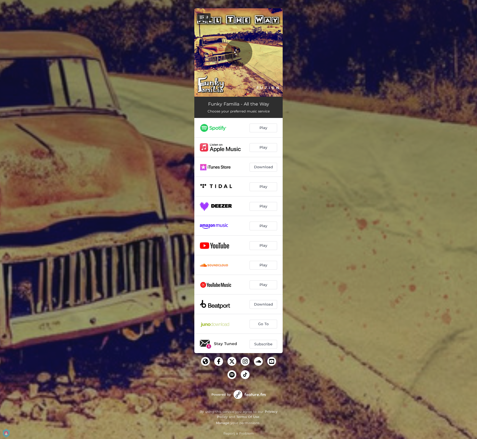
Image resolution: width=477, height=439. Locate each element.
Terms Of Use (247, 417)
